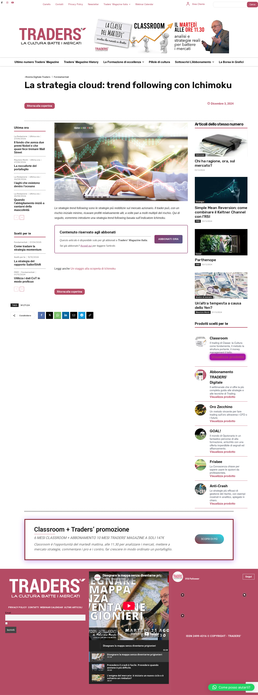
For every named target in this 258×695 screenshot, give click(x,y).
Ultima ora (34, 136)
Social (198, 254)
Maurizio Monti (21, 160)
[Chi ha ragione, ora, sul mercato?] (221, 143)
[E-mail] (73, 315)
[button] (231, 687)
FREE (16, 272)
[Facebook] (2, 3)
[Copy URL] (89, 315)
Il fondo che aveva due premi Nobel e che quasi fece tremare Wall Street (29, 147)
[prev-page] (16, 217)
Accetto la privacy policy (22, 623)
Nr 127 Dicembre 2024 (43, 97)
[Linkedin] (65, 315)
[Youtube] (13, 3)
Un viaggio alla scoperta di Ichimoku (93, 268)
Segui (248, 576)
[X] (49, 315)
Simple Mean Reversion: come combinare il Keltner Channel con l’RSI (221, 212)
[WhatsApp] (57, 315)
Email (8, 612)
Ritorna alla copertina (39, 105)
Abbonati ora (168, 239)
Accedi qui (86, 245)
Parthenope (205, 260)
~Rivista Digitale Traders (37, 77)
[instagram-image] (183, 595)
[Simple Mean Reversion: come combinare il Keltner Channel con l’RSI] (221, 190)
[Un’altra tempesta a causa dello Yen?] (221, 285)
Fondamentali (61, 77)
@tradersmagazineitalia (200, 574)
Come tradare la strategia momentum (27, 248)
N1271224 (25, 305)
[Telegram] (81, 315)
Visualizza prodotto (227, 357)
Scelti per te (19, 257)
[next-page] (22, 217)
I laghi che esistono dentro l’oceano (27, 184)
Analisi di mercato (204, 297)
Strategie (200, 201)
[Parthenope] (221, 242)
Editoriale (200, 155)
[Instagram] (7, 3)
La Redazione (20, 136)
